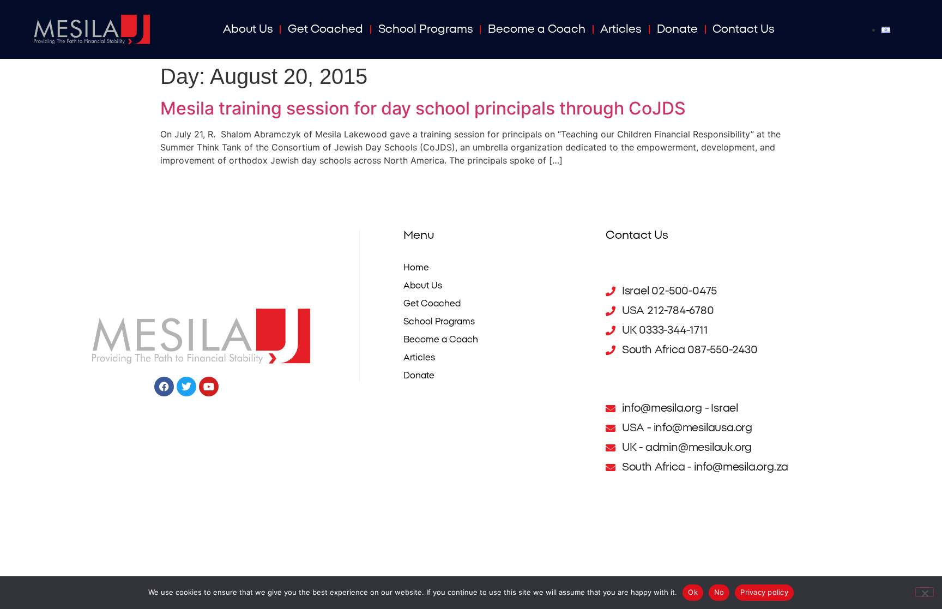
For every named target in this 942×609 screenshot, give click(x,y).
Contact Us (743, 29)
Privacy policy (764, 592)
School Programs (425, 29)
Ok (693, 592)
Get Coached (325, 29)
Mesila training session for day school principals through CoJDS (423, 108)
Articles (621, 29)
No (719, 592)
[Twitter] (186, 386)
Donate (677, 29)
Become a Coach (536, 29)
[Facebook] (164, 386)
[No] (924, 592)
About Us (248, 29)
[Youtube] (209, 386)
